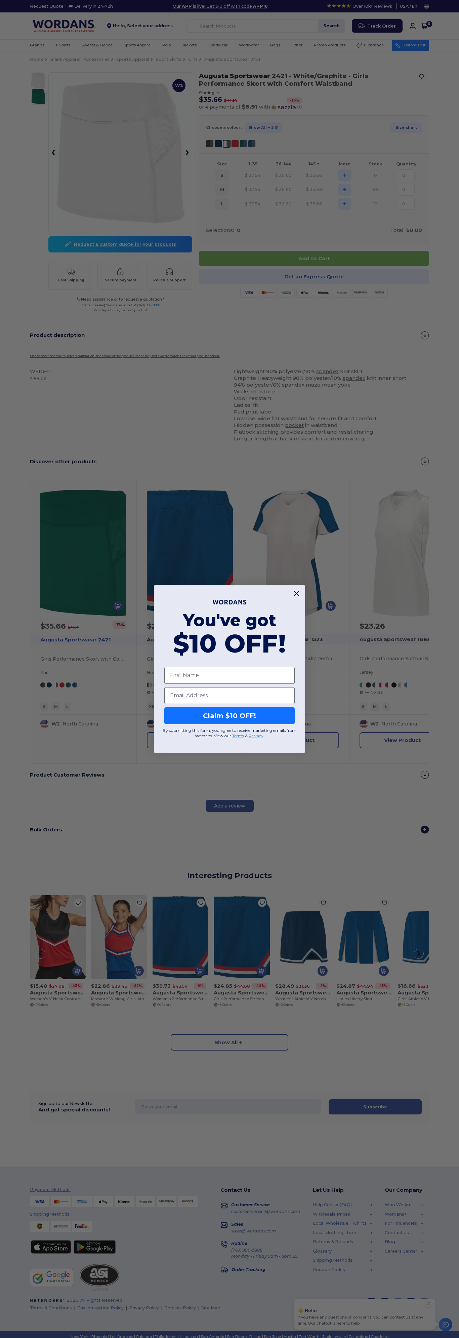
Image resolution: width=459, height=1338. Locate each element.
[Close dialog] (296, 593)
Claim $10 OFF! (229, 716)
